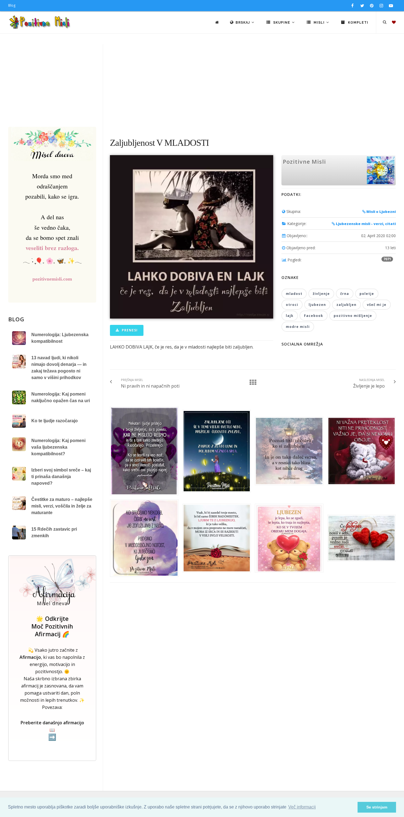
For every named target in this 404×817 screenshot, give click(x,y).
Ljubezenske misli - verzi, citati (365, 223)
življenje (321, 293)
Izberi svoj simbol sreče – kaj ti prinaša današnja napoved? (61, 477)
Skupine (281, 22)
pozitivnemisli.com (52, 279)
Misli (319, 22)
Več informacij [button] (302, 807)
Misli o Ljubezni (381, 211)
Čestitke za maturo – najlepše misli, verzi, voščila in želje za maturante (61, 506)
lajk (290, 315)
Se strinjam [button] (376, 807)
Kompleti (357, 22)
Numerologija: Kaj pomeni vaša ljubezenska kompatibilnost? (58, 447)
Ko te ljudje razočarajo (54, 420)
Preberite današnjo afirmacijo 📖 (52, 730)
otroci (292, 304)
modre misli (298, 326)
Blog (11, 5)
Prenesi (129, 330)
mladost (294, 293)
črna (344, 293)
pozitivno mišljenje (353, 315)
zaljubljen (346, 304)
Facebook (313, 315)
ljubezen (317, 304)
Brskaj (243, 22)
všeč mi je (376, 304)
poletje (366, 293)
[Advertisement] (202, 85)
